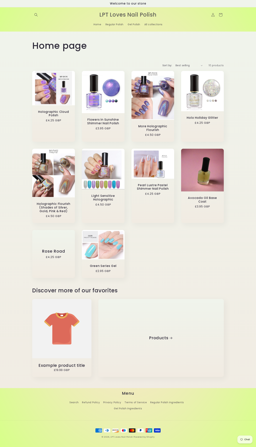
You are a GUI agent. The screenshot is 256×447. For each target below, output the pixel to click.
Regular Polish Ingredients (167, 402)
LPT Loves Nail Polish (122, 436)
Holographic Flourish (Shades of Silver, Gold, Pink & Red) (53, 207)
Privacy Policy (112, 402)
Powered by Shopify (144, 436)
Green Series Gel (103, 266)
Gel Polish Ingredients (128, 408)
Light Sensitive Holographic (103, 197)
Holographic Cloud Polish (53, 113)
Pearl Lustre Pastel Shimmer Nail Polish (153, 187)
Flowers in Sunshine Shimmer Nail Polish (103, 121)
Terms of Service (136, 402)
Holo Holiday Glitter (202, 118)
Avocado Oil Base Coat (202, 199)
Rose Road (53, 251)
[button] (36, 15)
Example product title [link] (61, 365)
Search (74, 402)
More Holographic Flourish (152, 128)
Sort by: (167, 65)
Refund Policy (91, 402)
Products (158, 337)
